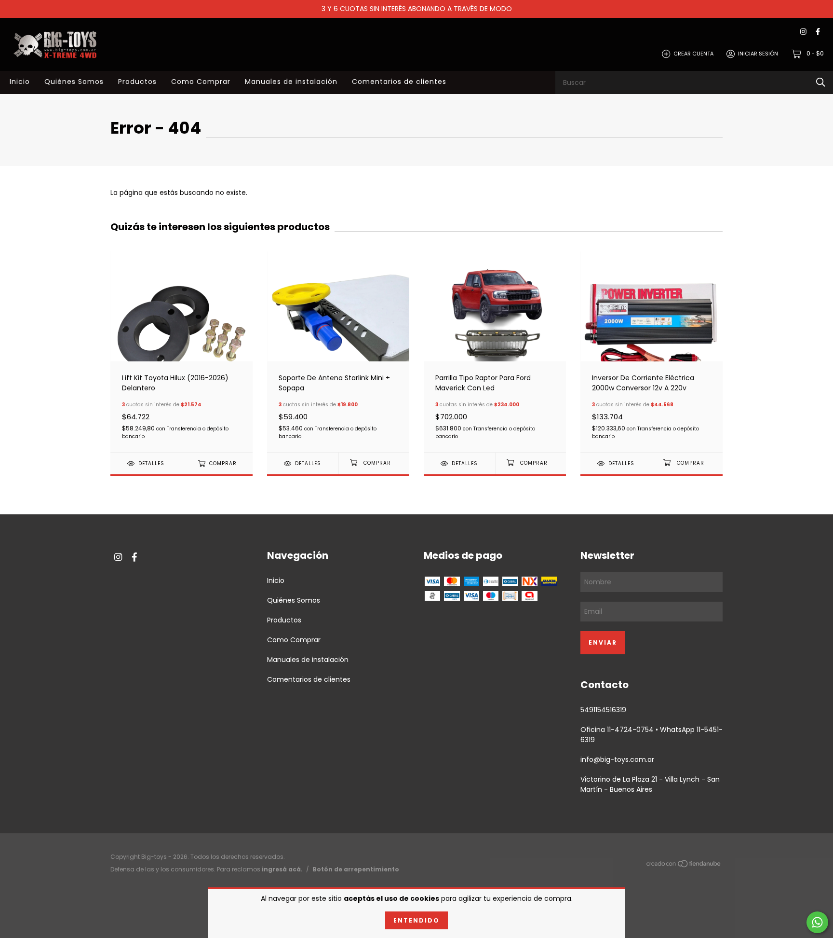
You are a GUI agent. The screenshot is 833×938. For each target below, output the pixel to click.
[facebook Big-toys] (818, 32)
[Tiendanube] (684, 865)
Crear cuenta (693, 53)
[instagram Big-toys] (803, 32)
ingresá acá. (282, 869)
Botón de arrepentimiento (355, 869)
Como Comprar (200, 81)
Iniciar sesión (758, 53)
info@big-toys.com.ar (617, 759)
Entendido (416, 920)
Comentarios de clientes (399, 81)
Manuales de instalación (291, 81)
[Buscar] (820, 82)
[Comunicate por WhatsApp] (817, 922)
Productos (137, 81)
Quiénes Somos (74, 81)
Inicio (20, 81)
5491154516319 (603, 710)
